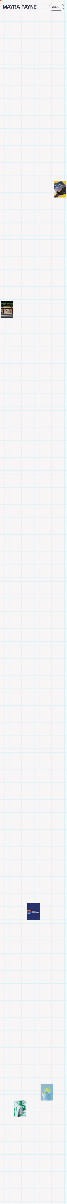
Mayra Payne (20, 7)
